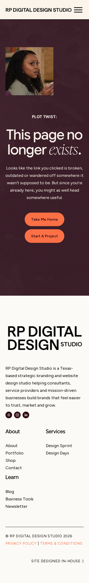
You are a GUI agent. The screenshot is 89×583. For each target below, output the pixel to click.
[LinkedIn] (26, 415)
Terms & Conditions (61, 543)
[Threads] (8, 415)
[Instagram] (17, 415)
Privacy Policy (21, 543)
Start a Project (44, 236)
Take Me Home (44, 219)
